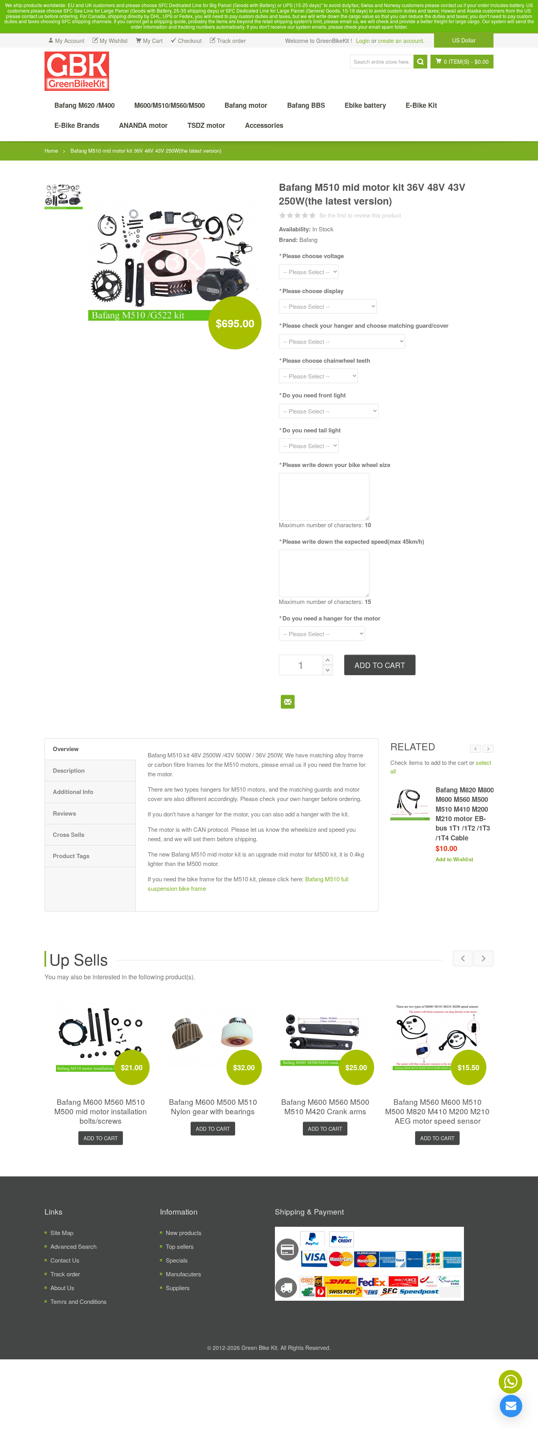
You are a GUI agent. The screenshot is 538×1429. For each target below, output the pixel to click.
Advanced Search (73, 1246)
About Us (62, 1287)
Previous (475, 749)
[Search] (420, 61)
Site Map (61, 1232)
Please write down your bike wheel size (334, 464)
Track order (65, 1274)
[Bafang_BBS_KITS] (77, 71)
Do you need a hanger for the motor (329, 618)
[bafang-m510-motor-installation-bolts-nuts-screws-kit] (101, 1036)
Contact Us (65, 1260)
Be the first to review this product (360, 215)
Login (363, 40)
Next (487, 749)
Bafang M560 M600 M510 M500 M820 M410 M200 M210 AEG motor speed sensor (437, 1111)
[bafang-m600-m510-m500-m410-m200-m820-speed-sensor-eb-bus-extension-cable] (437, 1036)
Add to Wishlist (454, 859)
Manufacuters (183, 1274)
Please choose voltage (311, 255)
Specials (177, 1260)
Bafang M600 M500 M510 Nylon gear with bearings (213, 1106)
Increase (328, 660)
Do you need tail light (310, 430)
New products (184, 1232)
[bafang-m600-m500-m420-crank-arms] (325, 1036)
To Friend (288, 702)
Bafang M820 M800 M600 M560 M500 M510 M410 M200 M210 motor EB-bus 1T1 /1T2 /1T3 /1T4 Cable (465, 813)
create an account (400, 40)
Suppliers (178, 1287)
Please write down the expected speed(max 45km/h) (351, 541)
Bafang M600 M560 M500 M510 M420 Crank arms (325, 1106)
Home (51, 150)
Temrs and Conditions (78, 1301)
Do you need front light (312, 395)
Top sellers (180, 1246)
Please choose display (311, 290)
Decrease (328, 670)
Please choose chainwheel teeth (324, 360)
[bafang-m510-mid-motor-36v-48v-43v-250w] (64, 194)
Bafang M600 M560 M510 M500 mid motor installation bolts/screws (100, 1111)
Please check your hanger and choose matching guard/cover (364, 325)
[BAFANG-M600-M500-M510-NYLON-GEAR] (213, 1036)
